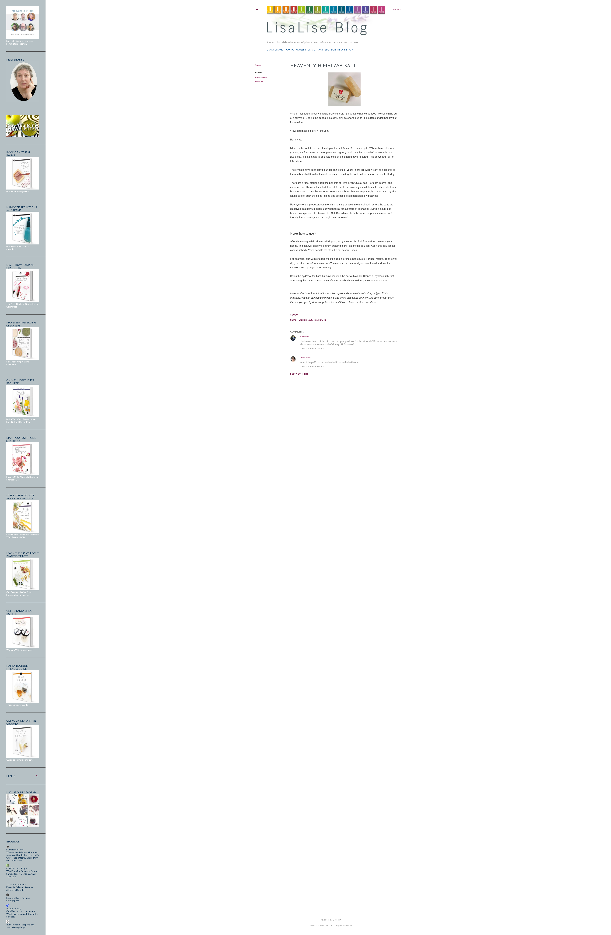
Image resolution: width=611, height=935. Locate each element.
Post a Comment (299, 374)
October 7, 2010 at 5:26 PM (311, 348)
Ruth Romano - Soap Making (20, 924)
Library (349, 49)
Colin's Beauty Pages (16, 868)
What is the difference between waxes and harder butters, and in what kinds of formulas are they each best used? (22, 856)
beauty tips (261, 77)
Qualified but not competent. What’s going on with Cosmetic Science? (22, 914)
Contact (317, 49)
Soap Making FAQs (15, 927)
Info (340, 49)
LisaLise (303, 357)
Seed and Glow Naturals (18, 897)
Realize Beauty (13, 908)
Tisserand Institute (16, 884)
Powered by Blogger (331, 920)
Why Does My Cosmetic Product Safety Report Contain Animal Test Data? (22, 874)
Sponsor (330, 49)
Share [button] (258, 65)
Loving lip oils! (13, 900)
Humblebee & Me (15, 849)
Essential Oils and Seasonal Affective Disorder (19, 888)
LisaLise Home (275, 49)
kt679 (302, 336)
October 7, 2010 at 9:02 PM (311, 366)
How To (289, 49)
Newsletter (303, 49)
